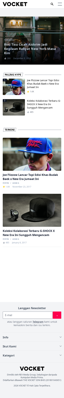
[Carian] (52, 4)
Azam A (15, 183)
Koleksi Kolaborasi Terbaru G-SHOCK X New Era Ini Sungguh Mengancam (44, 104)
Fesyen (6, 183)
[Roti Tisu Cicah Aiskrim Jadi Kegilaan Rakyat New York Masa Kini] (32, 41)
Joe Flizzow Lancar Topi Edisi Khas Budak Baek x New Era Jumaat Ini (43, 84)
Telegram (38, 321)
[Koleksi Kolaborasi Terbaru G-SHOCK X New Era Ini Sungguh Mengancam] (32, 210)
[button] (60, 4)
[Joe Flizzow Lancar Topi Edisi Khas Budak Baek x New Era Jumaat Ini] (32, 154)
